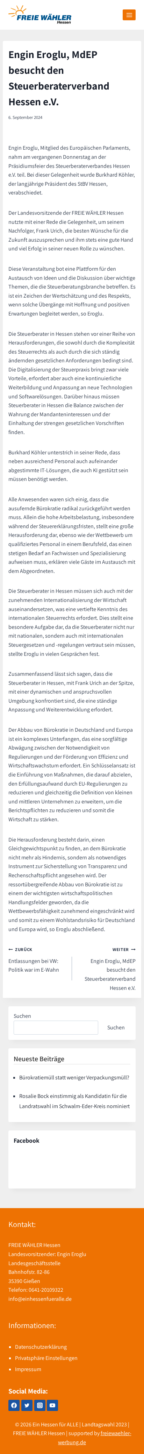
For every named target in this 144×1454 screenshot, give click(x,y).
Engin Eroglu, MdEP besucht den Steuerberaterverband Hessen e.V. (110, 968)
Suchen (22, 1016)
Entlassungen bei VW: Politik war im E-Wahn (33, 959)
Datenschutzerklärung (41, 1346)
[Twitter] (27, 1405)
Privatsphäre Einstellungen (46, 1358)
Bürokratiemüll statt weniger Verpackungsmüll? (74, 1077)
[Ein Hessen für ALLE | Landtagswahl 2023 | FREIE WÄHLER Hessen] (39, 14)
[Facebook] (14, 1405)
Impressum (28, 1369)
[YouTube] (52, 1405)
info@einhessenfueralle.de (40, 1299)
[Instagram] (39, 1405)
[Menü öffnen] (129, 14)
